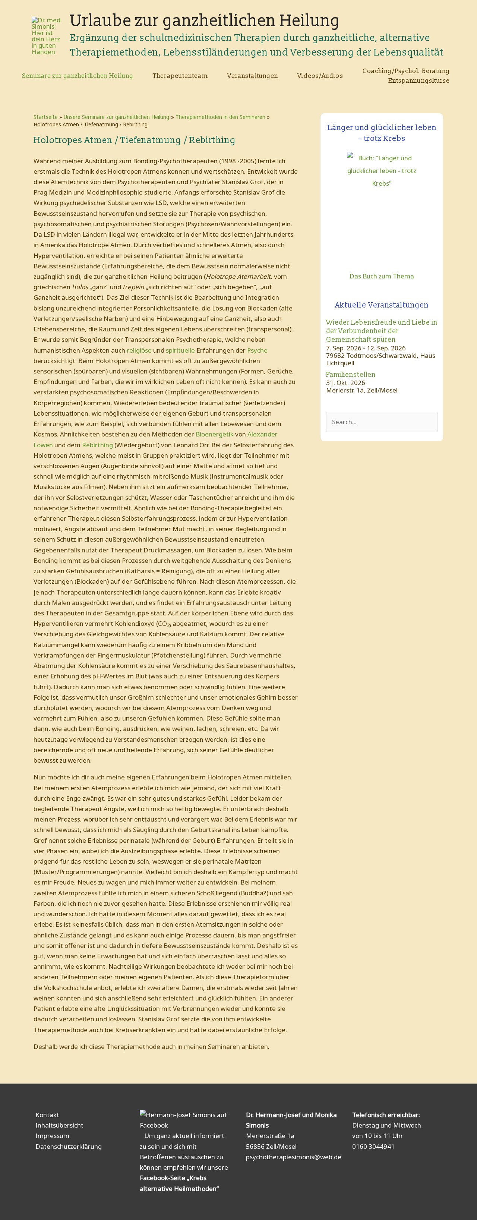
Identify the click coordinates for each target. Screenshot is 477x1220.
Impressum (52, 1135)
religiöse (139, 350)
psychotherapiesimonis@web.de (293, 1157)
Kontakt (47, 1114)
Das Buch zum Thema (382, 276)
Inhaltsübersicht (59, 1125)
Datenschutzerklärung (68, 1146)
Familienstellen (351, 375)
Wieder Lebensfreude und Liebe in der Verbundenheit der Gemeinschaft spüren (381, 331)
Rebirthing (97, 445)
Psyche (257, 350)
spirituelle (180, 350)
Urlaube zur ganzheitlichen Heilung (205, 21)
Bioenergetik (215, 434)
